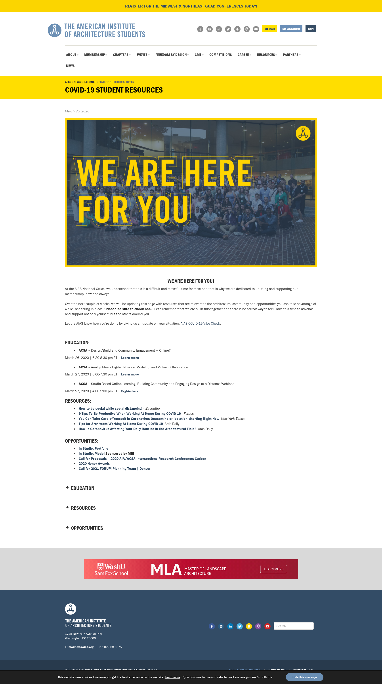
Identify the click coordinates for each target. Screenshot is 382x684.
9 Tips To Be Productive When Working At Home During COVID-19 (130, 413)
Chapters (120, 54)
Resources (266, 54)
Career (243, 54)
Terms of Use (277, 669)
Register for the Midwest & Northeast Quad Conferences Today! (191, 6)
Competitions (220, 54)
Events (141, 54)
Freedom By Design (171, 54)
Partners (290, 54)
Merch (269, 29)
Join (311, 29)
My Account (291, 29)
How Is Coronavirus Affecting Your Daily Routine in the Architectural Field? (137, 428)
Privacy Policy (303, 669)
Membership (94, 54)
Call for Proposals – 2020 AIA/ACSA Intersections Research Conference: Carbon (142, 458)
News (70, 65)
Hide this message (304, 677)
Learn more (172, 677)
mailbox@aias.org (81, 647)
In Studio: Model (92, 453)
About (71, 54)
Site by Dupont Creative (245, 669)
